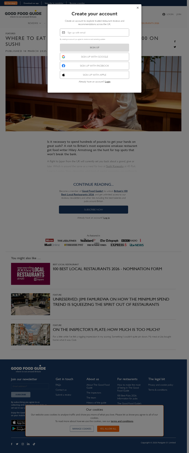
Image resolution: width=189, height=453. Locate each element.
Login (107, 81)
